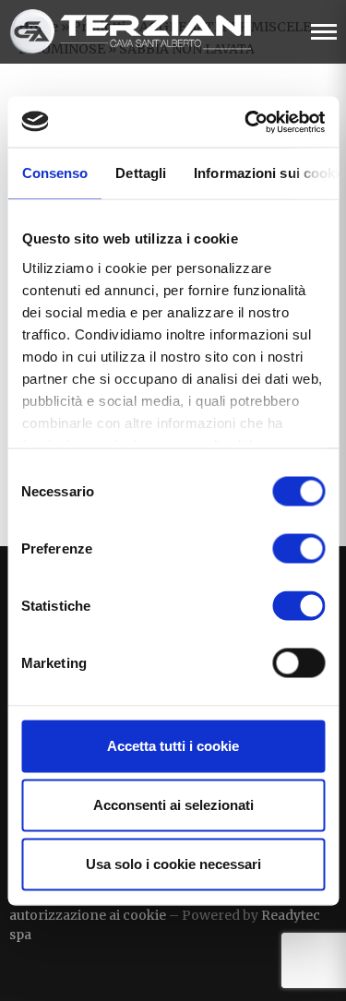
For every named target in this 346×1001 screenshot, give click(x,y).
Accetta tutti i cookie (173, 746)
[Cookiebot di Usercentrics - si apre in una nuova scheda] (246, 122)
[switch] (298, 549)
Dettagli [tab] (140, 173)
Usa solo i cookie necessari (173, 864)
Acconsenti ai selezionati (173, 805)
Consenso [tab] (54, 173)
